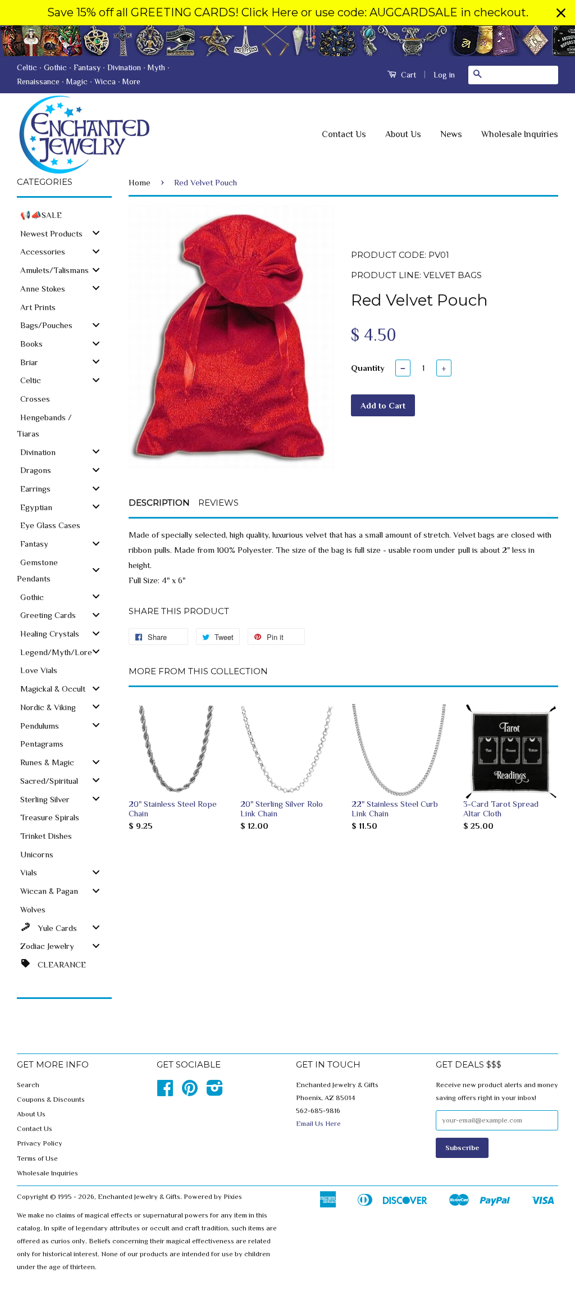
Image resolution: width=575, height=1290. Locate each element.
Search (28, 1085)
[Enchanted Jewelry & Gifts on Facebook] (165, 1092)
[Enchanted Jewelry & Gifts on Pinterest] (189, 1092)
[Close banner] (561, 12)
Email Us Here (318, 1124)
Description (159, 502)
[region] (287, 12)
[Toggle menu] (96, 233)
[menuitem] (64, 214)
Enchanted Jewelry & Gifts (139, 1197)
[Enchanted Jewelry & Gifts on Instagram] (214, 1092)
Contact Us (344, 134)
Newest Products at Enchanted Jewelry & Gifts (287, 40)
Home (139, 182)
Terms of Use (37, 1158)
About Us (403, 134)
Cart (407, 74)
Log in (444, 74)
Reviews (218, 502)
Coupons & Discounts (51, 1099)
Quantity (368, 368)
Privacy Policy (39, 1143)
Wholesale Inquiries (519, 134)
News (451, 134)
